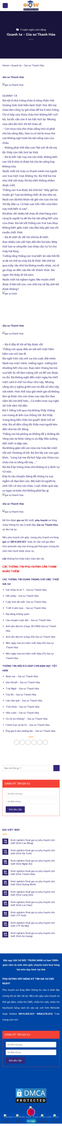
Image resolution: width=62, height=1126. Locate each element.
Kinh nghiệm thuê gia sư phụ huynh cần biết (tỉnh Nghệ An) (33, 862)
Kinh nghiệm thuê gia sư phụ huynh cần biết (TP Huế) (33, 914)
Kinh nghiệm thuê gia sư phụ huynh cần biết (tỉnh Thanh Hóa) (33, 873)
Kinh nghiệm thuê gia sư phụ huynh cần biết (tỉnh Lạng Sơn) (33, 893)
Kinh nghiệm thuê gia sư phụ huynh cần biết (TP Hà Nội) (33, 924)
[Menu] (5, 5)
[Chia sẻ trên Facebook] (22, 742)
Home (5, 65)
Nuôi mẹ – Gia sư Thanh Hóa (22, 676)
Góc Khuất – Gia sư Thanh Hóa (23, 682)
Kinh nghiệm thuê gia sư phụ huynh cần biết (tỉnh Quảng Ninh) (33, 883)
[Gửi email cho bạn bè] (34, 742)
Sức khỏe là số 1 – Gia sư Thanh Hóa (26, 589)
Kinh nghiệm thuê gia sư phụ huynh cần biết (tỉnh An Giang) (33, 935)
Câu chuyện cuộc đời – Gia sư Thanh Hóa (28, 620)
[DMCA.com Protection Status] (31, 1095)
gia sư (20, 520)
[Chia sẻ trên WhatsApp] (16, 742)
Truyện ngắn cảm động (33, 29)
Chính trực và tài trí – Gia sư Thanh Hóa (27, 724)
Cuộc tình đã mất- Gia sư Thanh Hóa (26, 601)
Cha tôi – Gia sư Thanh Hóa (21, 694)
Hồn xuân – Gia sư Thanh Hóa (22, 712)
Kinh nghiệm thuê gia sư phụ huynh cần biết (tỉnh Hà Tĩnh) (33, 852)
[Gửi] (56, 768)
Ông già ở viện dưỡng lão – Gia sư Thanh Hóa (30, 730)
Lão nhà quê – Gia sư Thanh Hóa (24, 700)
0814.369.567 (18, 541)
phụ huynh (41, 520)
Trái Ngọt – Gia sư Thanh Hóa (22, 688)
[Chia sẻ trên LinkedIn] (45, 742)
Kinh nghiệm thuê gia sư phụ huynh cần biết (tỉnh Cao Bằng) (33, 842)
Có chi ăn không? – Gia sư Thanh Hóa (26, 718)
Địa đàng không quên (17, 614)
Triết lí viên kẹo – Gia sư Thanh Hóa (26, 608)
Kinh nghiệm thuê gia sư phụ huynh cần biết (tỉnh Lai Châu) (33, 904)
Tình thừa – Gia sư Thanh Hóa (22, 706)
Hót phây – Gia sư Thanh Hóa (22, 595)
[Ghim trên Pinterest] (39, 742)
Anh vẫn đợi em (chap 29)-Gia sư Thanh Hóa (30, 636)
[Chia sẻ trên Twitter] (28, 742)
